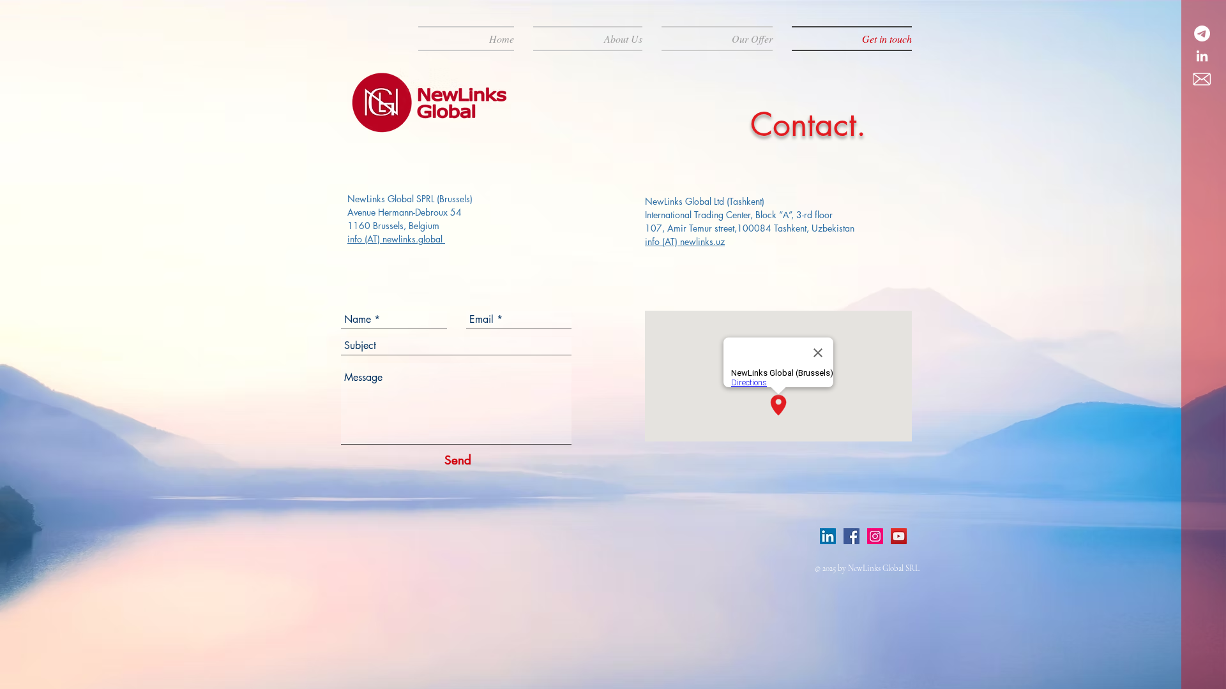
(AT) (373, 239)
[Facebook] (851, 536)
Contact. (808, 124)
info (356, 239)
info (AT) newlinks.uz (685, 241)
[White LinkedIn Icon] (1202, 56)
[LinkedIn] (828, 536)
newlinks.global (413, 239)
